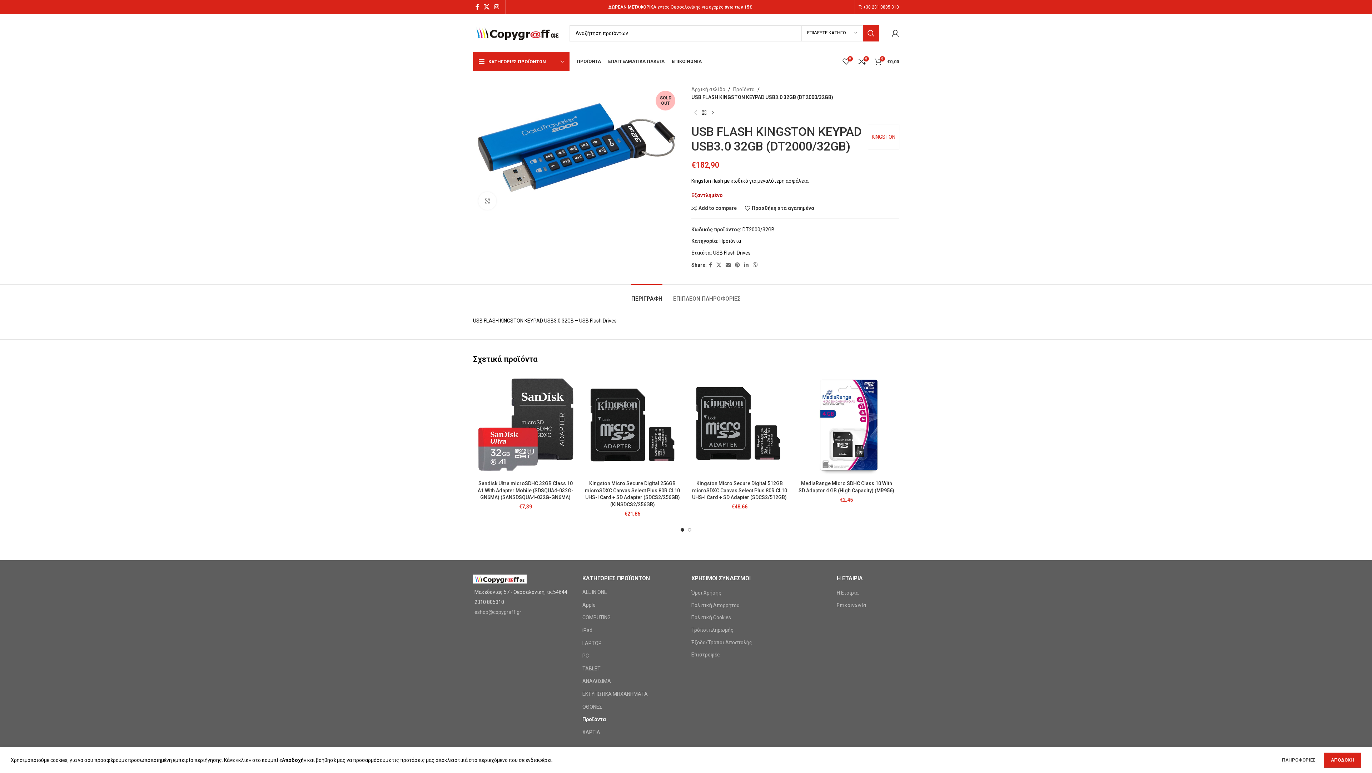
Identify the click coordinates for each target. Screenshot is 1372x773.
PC (585, 656)
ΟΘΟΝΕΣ (592, 707)
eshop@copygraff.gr (497, 612)
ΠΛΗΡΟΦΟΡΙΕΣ (1299, 760)
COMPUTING (596, 617)
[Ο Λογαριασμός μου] (895, 33)
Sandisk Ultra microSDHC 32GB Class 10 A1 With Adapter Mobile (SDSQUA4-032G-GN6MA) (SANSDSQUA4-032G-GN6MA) (525, 490)
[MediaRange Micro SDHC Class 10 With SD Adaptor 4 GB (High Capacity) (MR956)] (846, 424)
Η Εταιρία (848, 593)
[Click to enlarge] (487, 201)
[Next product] (713, 113)
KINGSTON (883, 137)
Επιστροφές (705, 655)
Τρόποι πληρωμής (712, 630)
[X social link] (486, 7)
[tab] (646, 295)
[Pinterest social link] (737, 265)
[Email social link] (728, 265)
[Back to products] (704, 113)
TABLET (591, 668)
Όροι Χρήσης (706, 593)
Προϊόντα (744, 89)
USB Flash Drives (732, 253)
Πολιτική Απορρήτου (715, 605)
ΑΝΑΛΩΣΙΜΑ (596, 681)
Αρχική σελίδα (708, 89)
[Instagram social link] (497, 7)
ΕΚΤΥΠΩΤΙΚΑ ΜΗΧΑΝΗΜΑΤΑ (615, 694)
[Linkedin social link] (746, 265)
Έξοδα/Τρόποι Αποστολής (721, 642)
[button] (682, 530)
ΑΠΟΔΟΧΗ (1342, 760)
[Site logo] (517, 32)
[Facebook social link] (477, 7)
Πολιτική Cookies (711, 617)
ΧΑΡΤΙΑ (591, 732)
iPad (587, 630)
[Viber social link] (755, 265)
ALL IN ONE (594, 592)
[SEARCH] (871, 33)
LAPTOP (592, 643)
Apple (589, 605)
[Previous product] (695, 113)
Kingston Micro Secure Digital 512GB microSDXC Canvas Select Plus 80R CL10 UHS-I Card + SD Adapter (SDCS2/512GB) (739, 490)
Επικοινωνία (851, 605)
